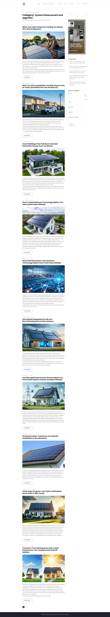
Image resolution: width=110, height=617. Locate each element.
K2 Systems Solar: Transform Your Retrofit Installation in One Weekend (40, 437)
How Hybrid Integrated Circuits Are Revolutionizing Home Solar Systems (38, 320)
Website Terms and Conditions (63, 614)
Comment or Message (73, 117)
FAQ (65, 3)
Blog (78, 3)
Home (39, 3)
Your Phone (71, 107)
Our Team (71, 3)
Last (86, 99)
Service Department (48, 3)
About (60, 3)
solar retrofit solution (43, 473)
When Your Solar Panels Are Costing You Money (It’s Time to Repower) (42, 28)
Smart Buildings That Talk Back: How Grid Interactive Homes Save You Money (40, 145)
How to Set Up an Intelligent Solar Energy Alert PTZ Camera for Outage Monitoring (77, 83)
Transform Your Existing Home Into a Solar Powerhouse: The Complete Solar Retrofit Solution (40, 550)
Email (70, 102)
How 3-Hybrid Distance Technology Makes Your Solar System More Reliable (42, 203)
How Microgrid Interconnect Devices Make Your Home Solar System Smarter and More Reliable (42, 379)
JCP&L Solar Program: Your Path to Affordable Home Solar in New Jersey (42, 492)
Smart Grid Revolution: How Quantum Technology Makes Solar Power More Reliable (41, 262)
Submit (71, 124)
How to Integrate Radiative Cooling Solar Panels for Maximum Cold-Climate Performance (78, 77)
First (86, 96)
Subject (70, 112)
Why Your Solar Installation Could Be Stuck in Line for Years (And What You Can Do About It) (43, 86)
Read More (27, 77)
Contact (84, 3)
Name (70, 93)
